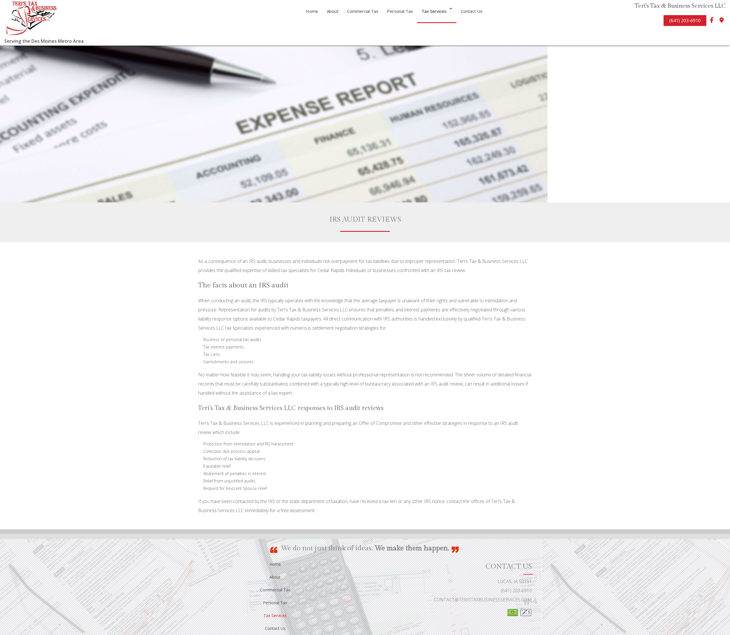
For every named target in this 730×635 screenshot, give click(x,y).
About (332, 11)
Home (312, 11)
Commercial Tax (362, 11)
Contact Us (471, 11)
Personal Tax (400, 11)
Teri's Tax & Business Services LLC (680, 5)
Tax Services (434, 11)
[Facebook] (711, 21)
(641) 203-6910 (685, 20)
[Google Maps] (721, 21)
